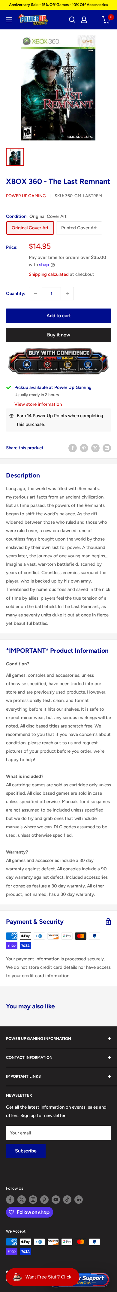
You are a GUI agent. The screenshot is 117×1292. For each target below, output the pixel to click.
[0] (106, 19)
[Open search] (72, 20)
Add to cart (58, 315)
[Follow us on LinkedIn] (78, 1199)
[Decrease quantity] (35, 293)
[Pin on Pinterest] (84, 448)
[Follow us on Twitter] (21, 1199)
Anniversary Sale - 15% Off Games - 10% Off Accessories (58, 4)
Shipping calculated (49, 274)
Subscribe (26, 1151)
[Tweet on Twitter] (95, 448)
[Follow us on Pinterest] (44, 1199)
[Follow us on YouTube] (56, 1199)
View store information (38, 404)
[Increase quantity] (67, 293)
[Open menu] (9, 19)
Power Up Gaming (26, 195)
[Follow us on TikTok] (67, 1199)
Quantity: (15, 293)
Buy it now (58, 335)
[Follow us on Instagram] (33, 1199)
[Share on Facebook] (72, 448)
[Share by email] (107, 448)
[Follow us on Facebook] (10, 1199)
